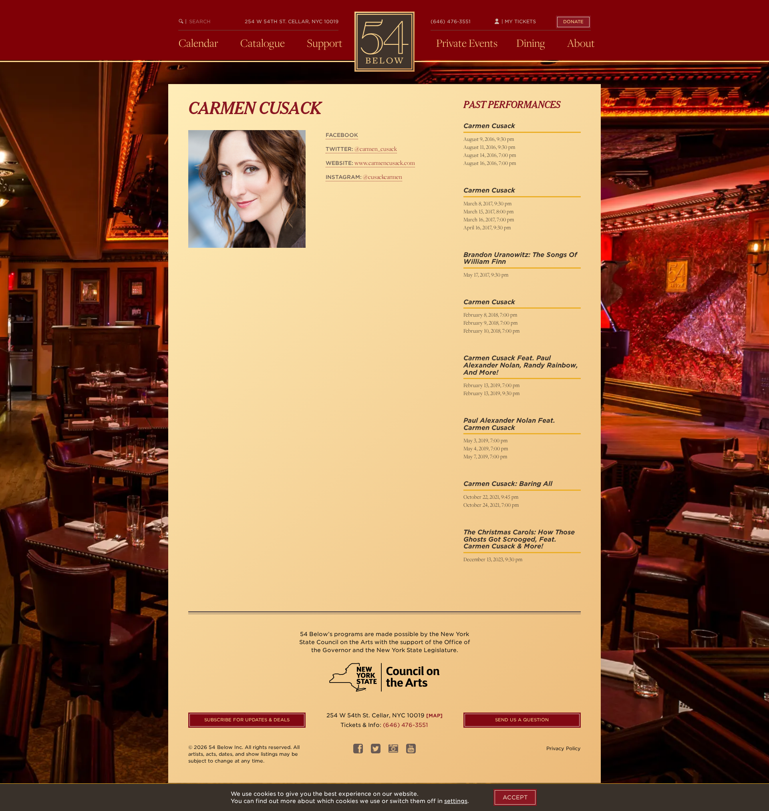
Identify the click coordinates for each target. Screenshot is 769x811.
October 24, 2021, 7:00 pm (491, 504)
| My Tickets (518, 21)
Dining (530, 43)
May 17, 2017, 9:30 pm (485, 274)
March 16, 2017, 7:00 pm (488, 219)
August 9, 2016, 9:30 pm (488, 139)
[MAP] (434, 716)
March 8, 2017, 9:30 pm (487, 203)
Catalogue (262, 43)
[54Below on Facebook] (358, 751)
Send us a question (522, 720)
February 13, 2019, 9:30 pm (491, 393)
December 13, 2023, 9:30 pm (492, 559)
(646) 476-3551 (451, 21)
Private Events (466, 43)
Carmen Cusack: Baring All (507, 484)
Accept (515, 797)
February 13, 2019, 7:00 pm (491, 385)
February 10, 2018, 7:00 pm (491, 330)
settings (455, 801)
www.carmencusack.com (370, 163)
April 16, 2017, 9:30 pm (487, 227)
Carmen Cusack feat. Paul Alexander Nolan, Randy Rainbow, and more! (520, 365)
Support (324, 43)
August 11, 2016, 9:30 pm (489, 147)
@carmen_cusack (361, 149)
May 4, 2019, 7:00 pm (485, 448)
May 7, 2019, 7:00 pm (485, 456)
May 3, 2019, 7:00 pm (485, 440)
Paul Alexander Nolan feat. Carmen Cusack (509, 424)
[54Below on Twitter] (375, 751)
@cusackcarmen (364, 177)
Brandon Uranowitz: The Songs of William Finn (520, 258)
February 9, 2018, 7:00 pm (490, 322)
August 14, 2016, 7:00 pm (489, 155)
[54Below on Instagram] (393, 751)
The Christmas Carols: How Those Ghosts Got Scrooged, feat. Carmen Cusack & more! (519, 539)
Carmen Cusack (489, 126)
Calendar (198, 43)
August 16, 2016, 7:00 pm (489, 163)
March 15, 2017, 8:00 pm (488, 211)
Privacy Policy (563, 748)
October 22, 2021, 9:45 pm (490, 496)
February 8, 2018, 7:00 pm (490, 314)
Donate (573, 21)
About (581, 43)
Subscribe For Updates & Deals (247, 720)
